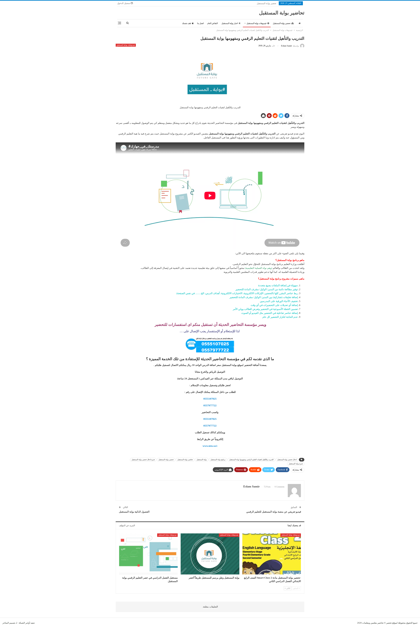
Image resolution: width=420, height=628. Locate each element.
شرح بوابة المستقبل (296, 464)
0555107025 (210, 398)
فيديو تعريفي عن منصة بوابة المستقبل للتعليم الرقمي (273, 511)
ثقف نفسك (186, 23)
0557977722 (210, 425)
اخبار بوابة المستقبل (229, 23)
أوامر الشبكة (24, 623)
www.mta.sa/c (210, 446)
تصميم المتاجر (8, 623)
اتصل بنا (200, 23)
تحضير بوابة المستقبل (266, 3)
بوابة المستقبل (202, 459)
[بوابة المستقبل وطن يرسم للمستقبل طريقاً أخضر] (210, 553)
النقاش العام (212, 23)
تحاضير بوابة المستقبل (281, 12)
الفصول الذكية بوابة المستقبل (134, 511)
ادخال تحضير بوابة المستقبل (287, 459)
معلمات (365, 623)
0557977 (208, 405)
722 (215, 405)
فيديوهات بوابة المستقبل (256, 23)
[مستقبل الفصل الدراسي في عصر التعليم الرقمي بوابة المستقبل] (148, 553)
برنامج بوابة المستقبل (217, 459)
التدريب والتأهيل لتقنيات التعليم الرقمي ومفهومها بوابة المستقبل (251, 459)
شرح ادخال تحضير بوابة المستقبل (143, 459)
